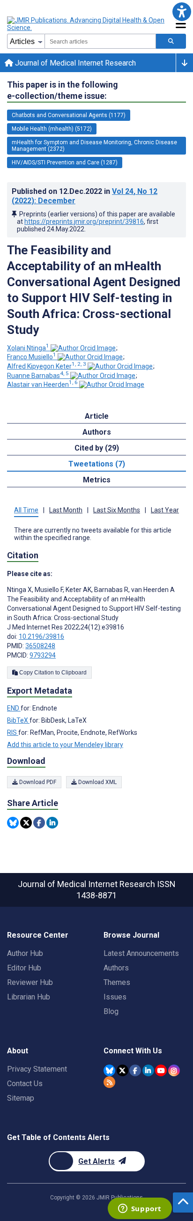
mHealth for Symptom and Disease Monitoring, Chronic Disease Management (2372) (94, 145)
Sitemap (20, 1098)
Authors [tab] (96, 432)
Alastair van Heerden (42, 384)
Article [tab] (97, 416)
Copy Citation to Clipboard (52, 672)
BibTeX (18, 720)
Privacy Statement (37, 1069)
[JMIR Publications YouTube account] (161, 1070)
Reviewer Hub (30, 982)
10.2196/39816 (41, 636)
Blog (111, 1011)
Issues (115, 996)
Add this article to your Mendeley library (65, 744)
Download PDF (37, 782)
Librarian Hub (28, 996)
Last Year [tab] (165, 510)
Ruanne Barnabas (38, 375)
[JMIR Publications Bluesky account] (109, 1070)
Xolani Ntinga (28, 348)
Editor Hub (24, 967)
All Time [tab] (26, 510)
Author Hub (25, 953)
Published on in (84, 196)
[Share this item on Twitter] (26, 823)
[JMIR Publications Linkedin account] (148, 1070)
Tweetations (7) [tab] (96, 463)
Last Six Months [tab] (116, 510)
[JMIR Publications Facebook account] (135, 1070)
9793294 (43, 655)
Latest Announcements (141, 953)
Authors (116, 967)
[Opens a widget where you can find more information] (139, 1209)
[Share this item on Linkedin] (52, 823)
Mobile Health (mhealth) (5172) (52, 129)
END (14, 708)
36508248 (40, 646)
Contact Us (25, 1083)
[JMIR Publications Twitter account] (122, 1070)
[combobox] (100, 41)
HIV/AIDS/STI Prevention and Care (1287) (65, 162)
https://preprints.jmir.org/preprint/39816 (84, 221)
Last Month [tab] (65, 510)
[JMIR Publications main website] (86, 23)
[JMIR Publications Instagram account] (174, 1070)
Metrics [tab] (97, 479)
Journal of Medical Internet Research (74, 63)
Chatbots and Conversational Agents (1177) (69, 115)
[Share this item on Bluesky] (13, 823)
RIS (12, 732)
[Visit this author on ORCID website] (83, 348)
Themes (117, 982)
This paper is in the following (62, 90)
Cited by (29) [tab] (96, 448)
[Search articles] (171, 41)
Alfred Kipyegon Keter (46, 366)
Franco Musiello (31, 357)
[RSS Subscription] (109, 1082)
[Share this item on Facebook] (39, 823)
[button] (181, 11)
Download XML (97, 782)
